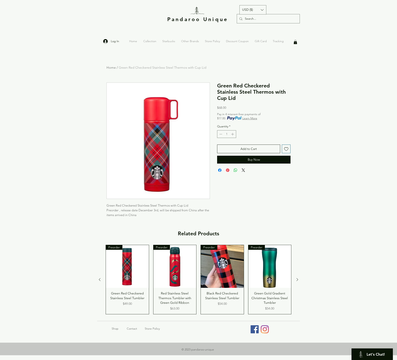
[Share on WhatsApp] (235, 170)
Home (111, 67)
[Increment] (233, 134)
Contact (132, 328)
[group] (198, 280)
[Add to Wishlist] (286, 149)
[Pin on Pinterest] (227, 170)
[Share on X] (243, 170)
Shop (119, 328)
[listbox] (252, 9)
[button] (252, 9)
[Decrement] (220, 134)
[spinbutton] (226, 134)
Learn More (249, 118)
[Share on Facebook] (219, 170)
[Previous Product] (99, 279)
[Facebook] (255, 329)
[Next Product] (297, 279)
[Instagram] (265, 329)
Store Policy (152, 328)
